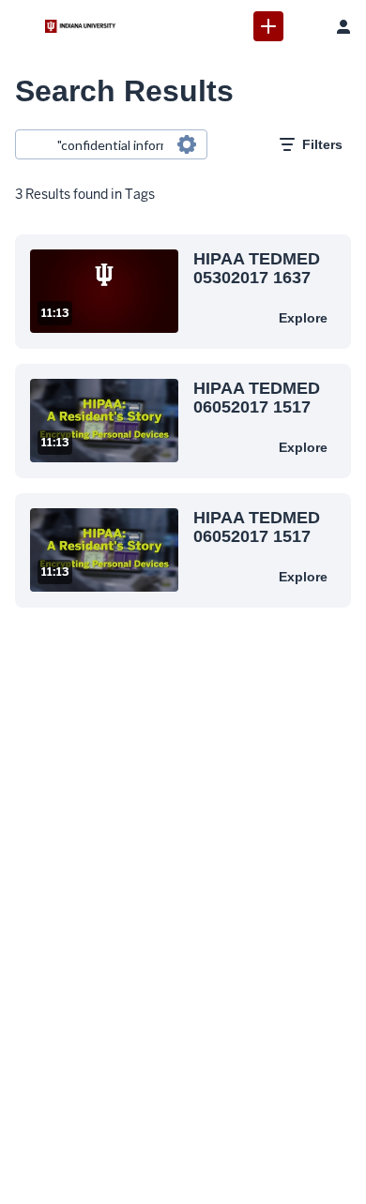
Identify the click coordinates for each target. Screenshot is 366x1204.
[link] (268, 26)
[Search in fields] (186, 144)
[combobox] (110, 144)
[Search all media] (306, 26)
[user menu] (343, 26)
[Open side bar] (23, 26)
